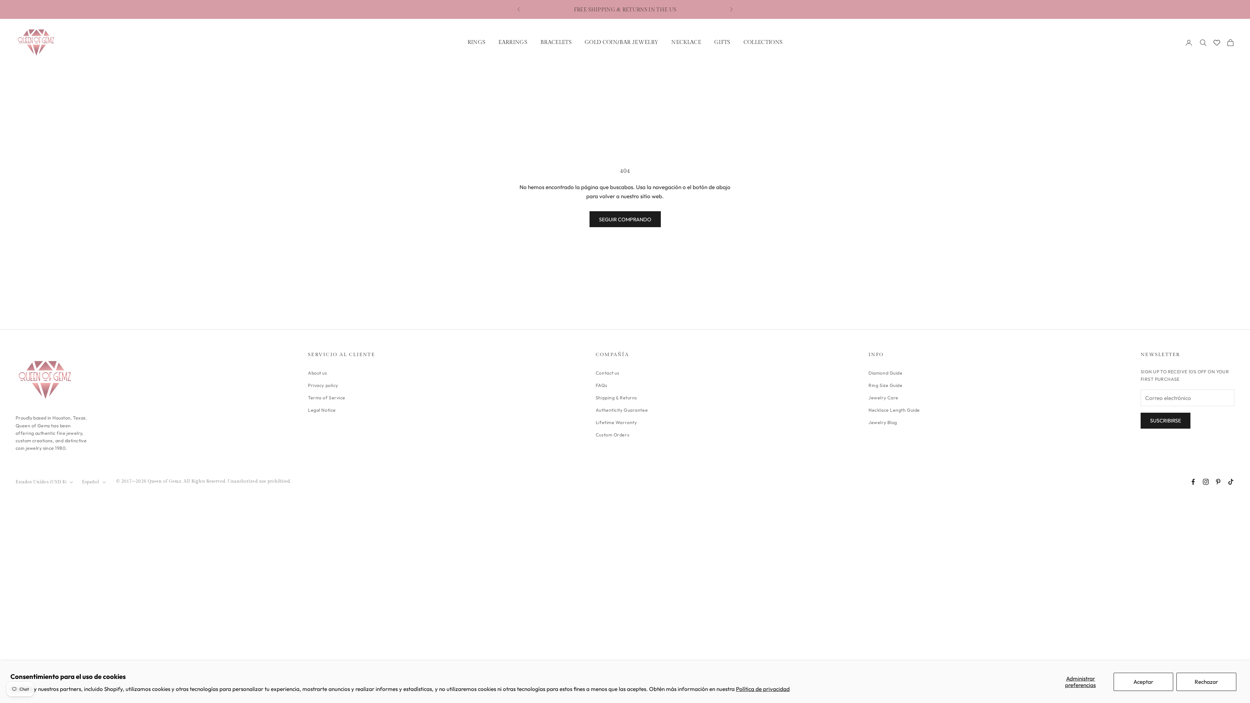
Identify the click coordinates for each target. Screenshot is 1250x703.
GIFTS (722, 42)
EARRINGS (512, 42)
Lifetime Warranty (616, 422)
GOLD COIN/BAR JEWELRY (621, 42)
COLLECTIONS (763, 42)
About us (317, 373)
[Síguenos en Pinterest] (1218, 481)
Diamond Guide (885, 373)
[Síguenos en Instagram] (1205, 481)
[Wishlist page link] (1217, 42)
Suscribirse (1165, 420)
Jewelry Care (883, 398)
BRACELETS (556, 42)
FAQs (601, 385)
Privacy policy (323, 385)
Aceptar (1143, 681)
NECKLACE (686, 42)
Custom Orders (612, 435)
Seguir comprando (625, 219)
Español (90, 482)
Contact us (607, 373)
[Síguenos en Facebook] (1193, 481)
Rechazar (1206, 681)
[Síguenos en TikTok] (1230, 481)
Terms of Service (326, 398)
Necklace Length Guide (894, 410)
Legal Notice (322, 410)
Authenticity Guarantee (622, 410)
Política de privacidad (763, 688)
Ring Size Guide (885, 385)
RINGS (476, 42)
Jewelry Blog (882, 422)
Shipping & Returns (616, 398)
